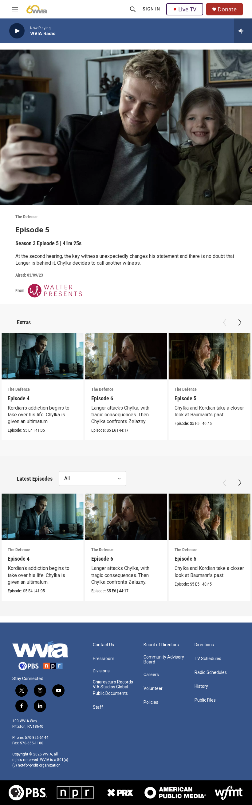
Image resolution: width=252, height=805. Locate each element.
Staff (98, 707)
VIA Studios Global (110, 687)
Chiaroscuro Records (113, 682)
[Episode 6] (126, 356)
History (201, 686)
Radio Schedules (211, 672)
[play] (17, 30)
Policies (151, 702)
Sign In (151, 8)
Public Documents (110, 693)
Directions (204, 645)
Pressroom (103, 658)
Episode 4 (19, 398)
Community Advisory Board (164, 659)
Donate (227, 9)
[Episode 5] (209, 356)
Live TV (187, 9)
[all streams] (243, 30)
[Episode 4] (43, 356)
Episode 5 (185, 398)
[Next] (240, 322)
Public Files (205, 700)
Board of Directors (161, 645)
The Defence (26, 216)
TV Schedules (208, 658)
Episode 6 (102, 398)
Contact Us (103, 645)
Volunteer (153, 688)
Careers (151, 674)
